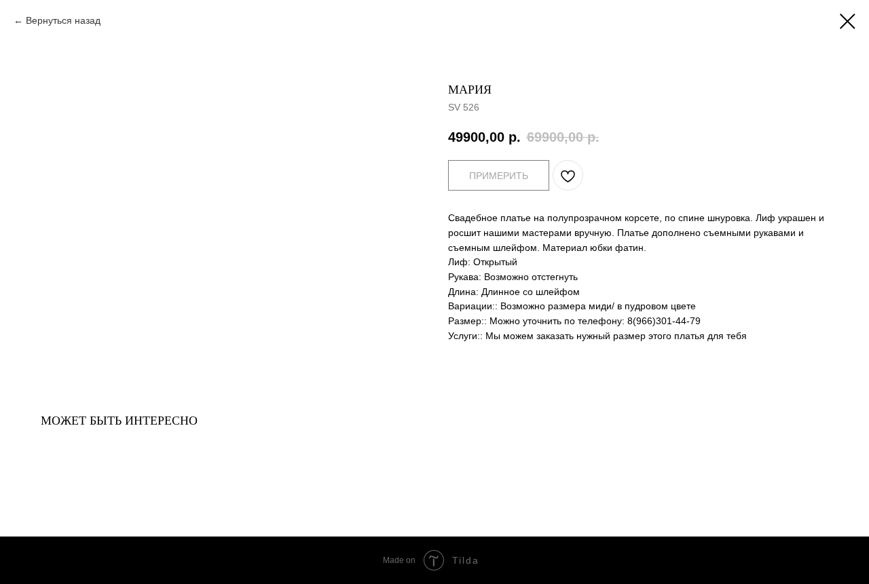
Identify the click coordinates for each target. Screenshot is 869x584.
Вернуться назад (63, 20)
